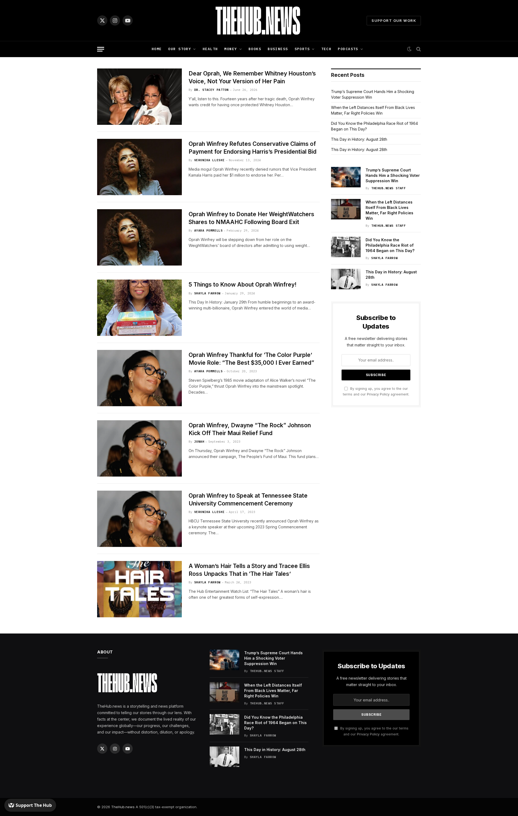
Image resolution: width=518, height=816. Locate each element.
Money (230, 49)
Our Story (179, 49)
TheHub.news (123, 807)
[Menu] (100, 49)
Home (157, 49)
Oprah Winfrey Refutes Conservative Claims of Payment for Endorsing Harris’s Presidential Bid (252, 147)
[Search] (418, 49)
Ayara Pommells (208, 230)
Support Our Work (394, 20)
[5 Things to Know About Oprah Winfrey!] (139, 308)
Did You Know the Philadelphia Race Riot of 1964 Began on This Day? (390, 245)
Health (210, 49)
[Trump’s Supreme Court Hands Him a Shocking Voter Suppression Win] (346, 177)
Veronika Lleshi (209, 160)
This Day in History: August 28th (359, 139)
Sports (302, 49)
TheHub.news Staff (388, 188)
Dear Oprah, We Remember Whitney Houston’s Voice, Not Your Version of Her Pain (252, 77)
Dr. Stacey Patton (211, 90)
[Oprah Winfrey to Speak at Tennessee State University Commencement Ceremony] (139, 519)
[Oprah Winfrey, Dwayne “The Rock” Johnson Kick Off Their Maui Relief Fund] (139, 448)
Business (278, 49)
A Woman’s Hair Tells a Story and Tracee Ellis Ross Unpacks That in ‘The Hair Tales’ (249, 570)
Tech (326, 49)
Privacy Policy (378, 394)
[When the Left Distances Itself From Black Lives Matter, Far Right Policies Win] (346, 209)
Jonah (199, 441)
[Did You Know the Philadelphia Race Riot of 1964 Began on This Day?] (346, 247)
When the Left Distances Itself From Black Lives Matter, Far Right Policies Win (389, 210)
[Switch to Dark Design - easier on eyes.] (409, 49)
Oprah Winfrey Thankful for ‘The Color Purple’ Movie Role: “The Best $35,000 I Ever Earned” (251, 359)
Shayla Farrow (207, 293)
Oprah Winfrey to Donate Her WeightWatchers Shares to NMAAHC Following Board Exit (251, 218)
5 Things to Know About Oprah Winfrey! (243, 284)
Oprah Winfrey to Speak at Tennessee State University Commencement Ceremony (248, 499)
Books (254, 49)
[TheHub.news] (259, 20)
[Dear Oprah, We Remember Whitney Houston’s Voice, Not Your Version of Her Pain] (139, 96)
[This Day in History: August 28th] (346, 279)
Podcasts (348, 49)
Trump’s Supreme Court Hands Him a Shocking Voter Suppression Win (393, 175)
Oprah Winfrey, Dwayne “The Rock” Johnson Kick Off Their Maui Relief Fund (250, 429)
